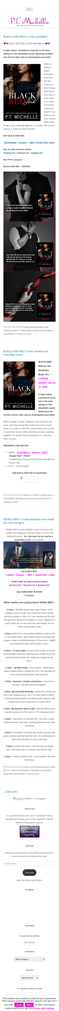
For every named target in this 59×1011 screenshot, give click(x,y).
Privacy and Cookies (43, 1008)
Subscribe (29, 872)
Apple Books (10, 142)
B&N (32, 142)
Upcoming (44, 498)
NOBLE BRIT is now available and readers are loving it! (28, 521)
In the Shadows (46, 330)
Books (40, 327)
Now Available (19, 773)
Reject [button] (29, 1004)
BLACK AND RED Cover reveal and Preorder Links (25, 353)
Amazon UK (15, 585)
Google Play (42, 142)
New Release (20, 498)
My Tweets (29, 942)
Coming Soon (46, 495)
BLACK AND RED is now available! (25, 37)
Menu (29, 9)
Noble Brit (7, 773)
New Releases (9, 333)
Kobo (51, 142)
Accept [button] (19, 1004)
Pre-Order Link (33, 498)
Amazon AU (44, 585)
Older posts (10, 791)
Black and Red (30, 327)
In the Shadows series (40, 766)
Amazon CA (29, 585)
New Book (35, 770)
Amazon (23, 142)
